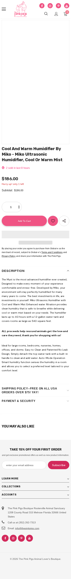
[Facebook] (41, 5)
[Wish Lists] (53, 221)
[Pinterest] (58, 5)
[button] (35, 234)
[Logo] (21, 9)
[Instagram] (50, 5)
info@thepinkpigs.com (27, 528)
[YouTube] (66, 5)
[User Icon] (56, 14)
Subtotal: (7, 190)
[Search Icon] (46, 14)
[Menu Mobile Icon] (4, 9)
